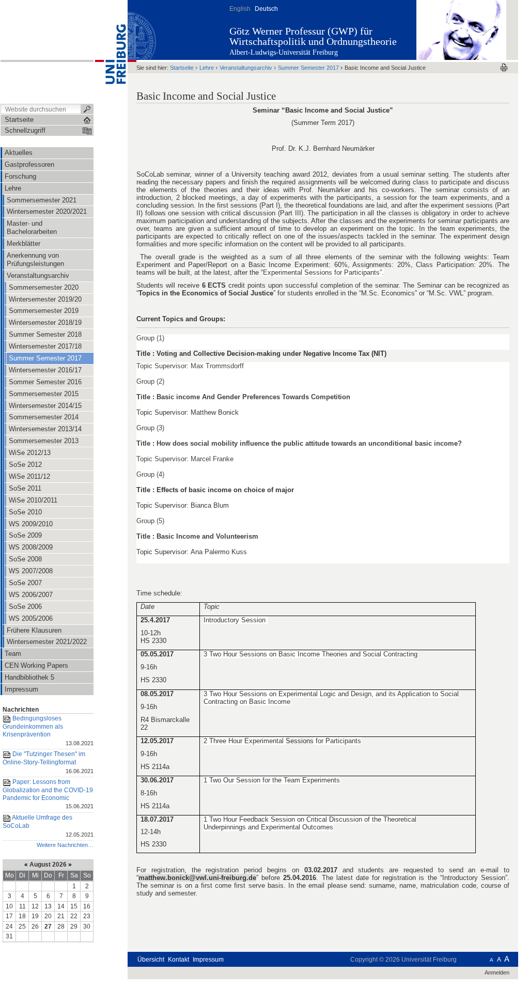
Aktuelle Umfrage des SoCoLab (48, 825)
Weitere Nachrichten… (65, 845)
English (240, 8)
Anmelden (497, 972)
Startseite (182, 68)
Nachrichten (21, 709)
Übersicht (150, 959)
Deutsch (266, 8)
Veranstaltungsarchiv (246, 68)
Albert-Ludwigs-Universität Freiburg (283, 52)
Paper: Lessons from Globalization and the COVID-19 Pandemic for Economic (48, 794)
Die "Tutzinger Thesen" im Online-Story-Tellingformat (48, 762)
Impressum (208, 959)
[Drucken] (504, 67)
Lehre (206, 68)
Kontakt (178, 959)
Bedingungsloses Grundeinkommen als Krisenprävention (48, 730)
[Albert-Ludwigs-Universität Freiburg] (111, 51)
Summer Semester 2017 (308, 68)
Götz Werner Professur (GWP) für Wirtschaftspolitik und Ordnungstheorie (313, 36)
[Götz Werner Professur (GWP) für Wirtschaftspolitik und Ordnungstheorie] (461, 29)
